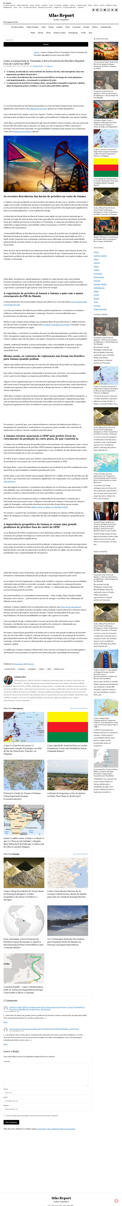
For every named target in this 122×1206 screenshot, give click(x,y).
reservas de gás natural (71, 607)
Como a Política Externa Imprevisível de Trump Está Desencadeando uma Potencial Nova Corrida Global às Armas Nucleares (105, 478)
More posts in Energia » (80, 854)
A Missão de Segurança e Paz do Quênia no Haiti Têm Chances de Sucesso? (66, 794)
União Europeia (22, 5)
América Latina (111, 5)
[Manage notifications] (116, 1201)
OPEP (49, 669)
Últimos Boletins (30, 7)
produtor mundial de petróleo (57, 324)
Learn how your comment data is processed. (56, 1128)
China (32, 5)
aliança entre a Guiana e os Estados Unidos (49, 507)
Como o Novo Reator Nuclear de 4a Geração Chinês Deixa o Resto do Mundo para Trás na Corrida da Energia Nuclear (66, 894)
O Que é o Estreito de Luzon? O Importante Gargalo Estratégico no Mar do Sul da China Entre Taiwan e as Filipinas (23, 749)
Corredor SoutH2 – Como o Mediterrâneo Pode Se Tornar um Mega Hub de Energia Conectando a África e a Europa (23, 989)
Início (36, 52)
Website (6, 1105)
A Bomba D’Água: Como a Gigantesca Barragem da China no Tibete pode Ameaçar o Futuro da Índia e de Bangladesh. (106, 123)
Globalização (81, 5)
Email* (6, 1097)
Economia (58, 5)
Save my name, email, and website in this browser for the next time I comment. (32, 1116)
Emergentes (7, 7)
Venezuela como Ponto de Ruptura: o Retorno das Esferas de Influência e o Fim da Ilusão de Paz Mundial (106, 94)
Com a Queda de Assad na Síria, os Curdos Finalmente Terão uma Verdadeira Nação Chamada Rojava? (67, 748)
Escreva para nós (69, 7)
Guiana (41, 669)
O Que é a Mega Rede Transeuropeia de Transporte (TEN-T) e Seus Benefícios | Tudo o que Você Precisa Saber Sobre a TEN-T (106, 722)
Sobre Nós (58, 7)
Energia (66, 5)
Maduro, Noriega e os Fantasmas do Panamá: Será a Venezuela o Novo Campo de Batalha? (106, 239)
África (102, 5)
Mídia (90, 5)
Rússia (37, 5)
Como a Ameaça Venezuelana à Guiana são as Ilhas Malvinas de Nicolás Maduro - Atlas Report (44, 1029)
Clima (51, 5)
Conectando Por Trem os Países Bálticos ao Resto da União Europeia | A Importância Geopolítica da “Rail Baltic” (106, 772)
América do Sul (10, 669)
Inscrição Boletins (45, 7)
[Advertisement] (47, 95)
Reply (6, 1022)
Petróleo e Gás (59, 669)
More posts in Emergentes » (79, 708)
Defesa (72, 5)
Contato (80, 7)
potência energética (22, 131)
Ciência (96, 5)
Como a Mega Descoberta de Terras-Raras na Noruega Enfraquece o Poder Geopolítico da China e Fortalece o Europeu (24, 895)
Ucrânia (45, 5)
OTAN (15, 7)
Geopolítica (32, 669)
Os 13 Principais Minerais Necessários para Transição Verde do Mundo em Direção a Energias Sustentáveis (65, 941)
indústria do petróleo (38, 108)
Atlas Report (61, 15)
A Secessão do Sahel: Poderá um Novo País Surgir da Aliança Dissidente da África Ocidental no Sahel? (106, 65)
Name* (6, 1089)
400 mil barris (9, 481)
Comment (7, 1061)
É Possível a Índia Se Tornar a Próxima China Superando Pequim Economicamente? (22, 796)
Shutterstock (48, 189)
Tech (20, 7)
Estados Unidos (9, 5)
